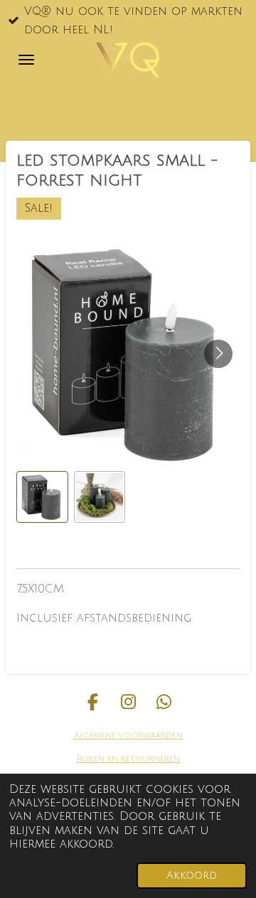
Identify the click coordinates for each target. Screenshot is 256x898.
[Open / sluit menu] (26, 59)
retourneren (149, 759)
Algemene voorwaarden (128, 735)
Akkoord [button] (191, 875)
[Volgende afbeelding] (218, 354)
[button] (42, 497)
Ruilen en (97, 759)
